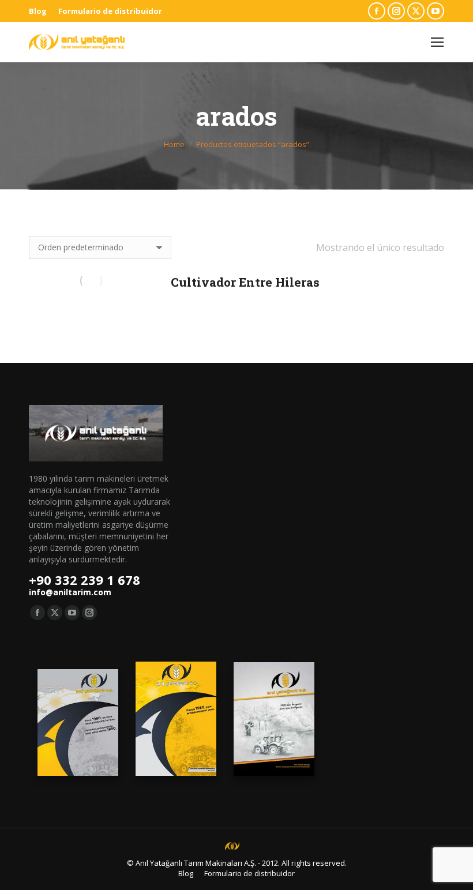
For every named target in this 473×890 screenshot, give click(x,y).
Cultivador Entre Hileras (245, 282)
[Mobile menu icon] (437, 42)
